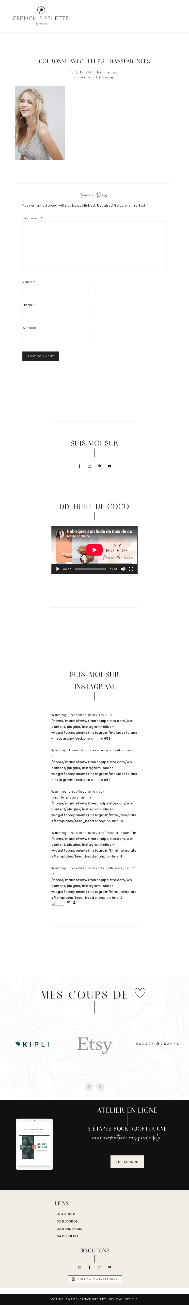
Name (28, 282)
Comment (32, 218)
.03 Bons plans (69, 1229)
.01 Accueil (66, 1214)
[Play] (57, 569)
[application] (94, 550)
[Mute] (123, 569)
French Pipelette (52, 16)
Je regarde (127, 1162)
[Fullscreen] (131, 569)
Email (28, 305)
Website (29, 328)
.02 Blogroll (67, 1221)
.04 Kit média (67, 1236)
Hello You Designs (123, 1299)
